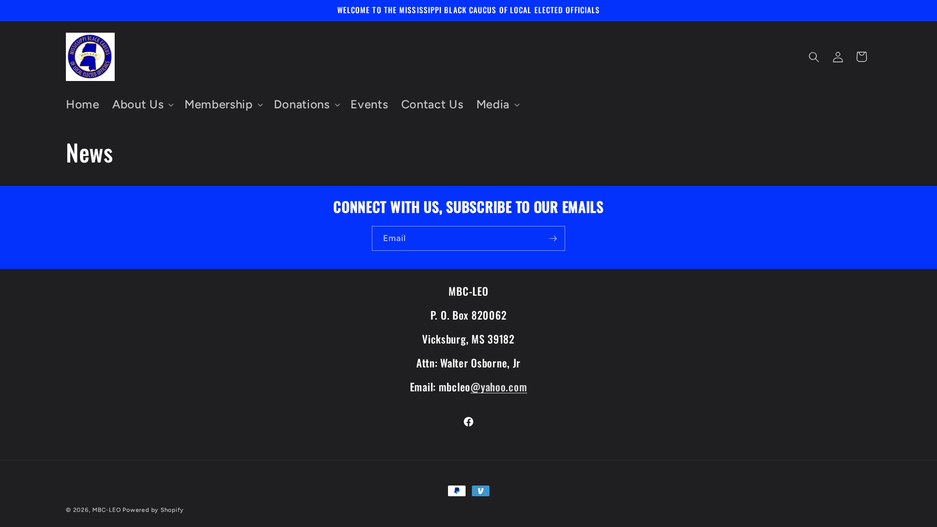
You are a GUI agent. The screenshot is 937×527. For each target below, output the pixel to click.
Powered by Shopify (153, 510)
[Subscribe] (553, 238)
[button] (142, 105)
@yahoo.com (498, 386)
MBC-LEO (106, 510)
